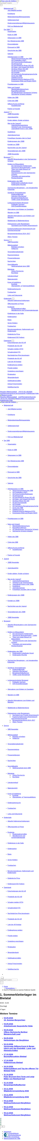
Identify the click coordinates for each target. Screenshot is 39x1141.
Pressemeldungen (14, 258)
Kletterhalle (7, 298)
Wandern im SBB (13, 212)
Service (6, 240)
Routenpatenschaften (18, 308)
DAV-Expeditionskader (19, 206)
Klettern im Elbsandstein (16, 164)
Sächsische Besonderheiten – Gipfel (23, 167)
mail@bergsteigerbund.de (8, 393)
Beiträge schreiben (17, 247)
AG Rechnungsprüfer (18, 71)
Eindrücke (11, 307)
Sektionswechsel (13, 20)
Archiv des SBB (16, 76)
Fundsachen (12, 292)
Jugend (6, 112)
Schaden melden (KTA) (15, 349)
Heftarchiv (14, 248)
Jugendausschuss (14, 135)
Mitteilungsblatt (13, 245)
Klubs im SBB (12, 34)
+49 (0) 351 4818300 (25, 392)
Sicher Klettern (13, 323)
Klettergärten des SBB (15, 181)
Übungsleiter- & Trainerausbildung (22, 286)
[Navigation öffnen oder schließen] (17, 1)
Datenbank (7, 341)
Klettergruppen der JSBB (16, 141)
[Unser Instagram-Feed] (3, 1126)
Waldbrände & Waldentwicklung (18, 220)
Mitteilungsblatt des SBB (12, 1138)
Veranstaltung (10, 988)
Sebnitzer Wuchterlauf (18, 196)
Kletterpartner (12, 316)
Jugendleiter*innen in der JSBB (21, 128)
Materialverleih (13, 279)
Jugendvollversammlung (19, 125)
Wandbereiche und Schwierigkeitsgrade (24, 310)
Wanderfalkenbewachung (19, 89)
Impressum (7, 1131)
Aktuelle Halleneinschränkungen (19, 300)
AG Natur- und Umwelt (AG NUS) (22, 67)
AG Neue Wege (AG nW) (19, 69)
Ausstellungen (16, 105)
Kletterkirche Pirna (14, 334)
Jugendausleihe (13, 117)
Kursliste (14, 284)
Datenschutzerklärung (11, 1133)
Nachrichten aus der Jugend (17, 148)
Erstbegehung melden (15, 365)
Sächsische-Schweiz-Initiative (21, 94)
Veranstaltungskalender (15, 252)
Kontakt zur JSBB (13, 144)
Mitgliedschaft (8, 8)
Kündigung (11, 13)
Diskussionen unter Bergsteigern (19, 224)
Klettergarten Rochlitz (18, 184)
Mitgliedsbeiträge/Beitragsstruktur (19, 17)
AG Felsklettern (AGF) (18, 60)
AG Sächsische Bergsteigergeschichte (24, 74)
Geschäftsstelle (13, 264)
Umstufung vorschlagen (15, 371)
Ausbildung (11, 132)
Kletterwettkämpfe (17, 194)
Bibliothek (11, 269)
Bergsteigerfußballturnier (19, 198)
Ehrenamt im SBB (14, 47)
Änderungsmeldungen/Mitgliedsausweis (21, 23)
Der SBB (7, 29)
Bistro (9, 320)
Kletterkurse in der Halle (16, 313)
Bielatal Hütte (34, 393)
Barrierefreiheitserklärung (12, 1135)
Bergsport (7, 157)
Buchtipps (14, 273)
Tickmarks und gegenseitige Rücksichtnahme (20, 177)
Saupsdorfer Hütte (23, 393)
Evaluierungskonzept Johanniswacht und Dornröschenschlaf (24, 717)
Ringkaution (12, 374)
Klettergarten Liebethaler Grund (21, 183)
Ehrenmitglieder (13, 44)
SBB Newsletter (13, 242)
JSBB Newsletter (13, 114)
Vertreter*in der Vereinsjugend (21, 127)
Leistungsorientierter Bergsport (18, 203)
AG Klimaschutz (16, 64)
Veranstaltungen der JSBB (16, 151)
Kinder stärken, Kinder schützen (18, 120)
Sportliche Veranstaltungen (17, 192)
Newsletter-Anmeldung (11, 1137)
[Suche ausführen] (1, 982)
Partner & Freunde (14, 109)
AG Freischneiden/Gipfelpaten (21, 62)
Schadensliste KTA (14, 352)
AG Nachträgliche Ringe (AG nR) (22, 65)
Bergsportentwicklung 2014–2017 (19, 233)
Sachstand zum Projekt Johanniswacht (24, 225)
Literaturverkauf (13, 276)
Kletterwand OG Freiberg (16, 337)
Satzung (10, 53)
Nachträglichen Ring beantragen (18, 355)
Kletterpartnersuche (14, 289)
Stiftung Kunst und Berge (16, 104)
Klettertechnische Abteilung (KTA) (22, 79)
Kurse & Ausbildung (14, 282)
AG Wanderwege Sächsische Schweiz (24, 92)
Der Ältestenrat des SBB (16, 41)
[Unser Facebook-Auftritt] (1, 1126)
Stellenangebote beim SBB (20, 266)
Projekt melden (13, 368)
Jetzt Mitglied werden (15, 10)
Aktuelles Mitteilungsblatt (8, 392)
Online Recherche (17, 271)
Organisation (12, 31)
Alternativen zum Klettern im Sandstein (21, 209)
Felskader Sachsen (17, 204)
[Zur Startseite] (8, 1)
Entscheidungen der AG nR (17, 342)
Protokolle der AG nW (15, 346)
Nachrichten (12, 261)
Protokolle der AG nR (15, 358)
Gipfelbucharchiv (17, 77)
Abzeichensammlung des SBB (21, 58)
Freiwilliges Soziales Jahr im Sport (19, 138)
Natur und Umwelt (14, 87)
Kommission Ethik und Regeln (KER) (23, 81)
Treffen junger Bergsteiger (20, 199)
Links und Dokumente (15, 295)
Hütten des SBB (13, 97)
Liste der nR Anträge (14, 361)
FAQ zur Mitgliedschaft (15, 26)
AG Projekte (15, 72)
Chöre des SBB (13, 100)
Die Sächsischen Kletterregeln (21, 166)
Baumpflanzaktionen (18, 91)
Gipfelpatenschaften (14, 380)
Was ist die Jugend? (14, 123)
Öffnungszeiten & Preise (16, 303)
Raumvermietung (13, 255)
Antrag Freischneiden (15, 384)
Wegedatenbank (13, 377)
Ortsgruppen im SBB (14, 38)
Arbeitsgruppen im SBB (15, 57)
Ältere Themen (13, 237)
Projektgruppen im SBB (15, 84)
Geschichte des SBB (14, 50)
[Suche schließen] (2, 978)
